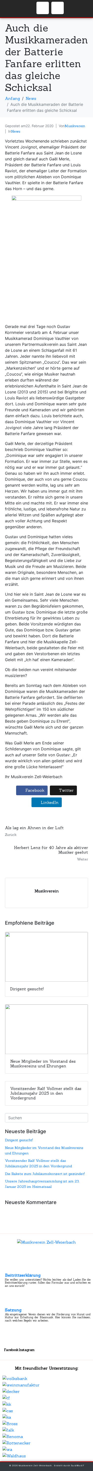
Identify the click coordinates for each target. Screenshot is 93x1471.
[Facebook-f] (42, 8)
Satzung (13, 1309)
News (15, 131)
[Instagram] (57, 8)
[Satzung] (9, 1303)
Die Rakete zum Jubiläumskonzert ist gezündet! (45, 1174)
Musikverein (75, 126)
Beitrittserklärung (23, 1275)
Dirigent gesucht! (19, 1140)
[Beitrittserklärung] (9, 1268)
